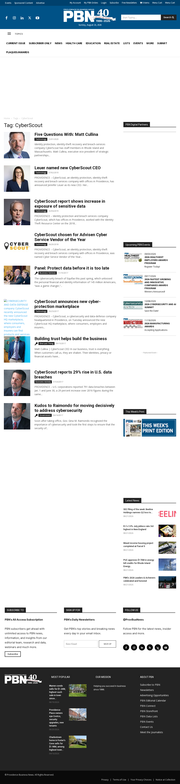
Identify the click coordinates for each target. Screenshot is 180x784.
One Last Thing (46, 343)
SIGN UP (107, 644)
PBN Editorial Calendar (153, 700)
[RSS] (150, 647)
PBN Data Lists (149, 716)
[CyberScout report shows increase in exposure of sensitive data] (17, 212)
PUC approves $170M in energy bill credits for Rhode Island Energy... (138, 563)
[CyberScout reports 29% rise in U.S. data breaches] (17, 383)
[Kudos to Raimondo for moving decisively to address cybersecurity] (17, 416)
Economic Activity (43, 382)
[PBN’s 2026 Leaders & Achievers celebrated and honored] (167, 582)
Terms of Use (119, 779)
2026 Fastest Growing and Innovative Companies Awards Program (157, 284)
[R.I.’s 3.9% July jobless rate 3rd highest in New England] (167, 531)
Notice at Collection (165, 779)
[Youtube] (37, 18)
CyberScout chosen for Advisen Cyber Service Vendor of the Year (70, 237)
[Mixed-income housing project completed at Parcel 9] (167, 548)
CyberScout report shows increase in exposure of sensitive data (69, 204)
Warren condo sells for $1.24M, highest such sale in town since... (57, 692)
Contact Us (146, 727)
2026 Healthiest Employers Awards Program (156, 260)
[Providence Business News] (90, 15)
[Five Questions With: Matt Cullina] (17, 145)
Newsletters (147, 690)
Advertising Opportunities (154, 695)
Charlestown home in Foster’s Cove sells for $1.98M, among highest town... (57, 743)
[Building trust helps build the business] (17, 349)
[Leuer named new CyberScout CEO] (17, 178)
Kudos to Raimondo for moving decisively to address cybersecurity (74, 408)
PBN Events (147, 721)
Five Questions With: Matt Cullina (66, 134)
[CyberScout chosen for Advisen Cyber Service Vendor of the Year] (17, 245)
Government (45, 415)
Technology (41, 139)
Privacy (104, 779)
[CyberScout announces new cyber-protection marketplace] (17, 327)
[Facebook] (6, 18)
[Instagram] (14, 18)
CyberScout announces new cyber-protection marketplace (67, 304)
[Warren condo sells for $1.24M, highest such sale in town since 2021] (77, 690)
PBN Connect (148, 705)
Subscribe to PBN (150, 684)
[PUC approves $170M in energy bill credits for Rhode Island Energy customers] (167, 564)
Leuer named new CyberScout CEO (67, 167)
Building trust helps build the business (70, 338)
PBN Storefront (149, 711)
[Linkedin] (22, 18)
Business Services (48, 273)
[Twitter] (30, 18)
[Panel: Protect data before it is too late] (17, 275)
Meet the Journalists (151, 732)
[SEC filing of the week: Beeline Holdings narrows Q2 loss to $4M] (167, 514)
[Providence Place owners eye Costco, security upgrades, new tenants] (77, 714)
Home (7, 118)
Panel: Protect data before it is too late (71, 268)
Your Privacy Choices (141, 779)
